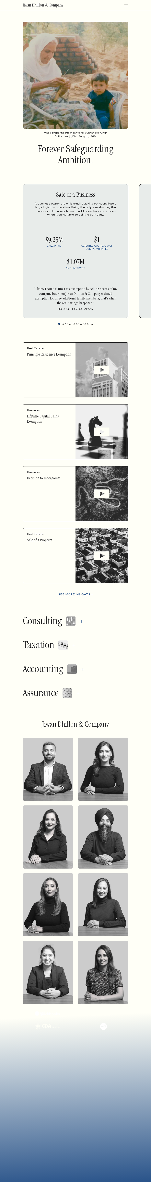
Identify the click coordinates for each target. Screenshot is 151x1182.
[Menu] (126, 5)
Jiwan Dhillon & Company (43, 5)
